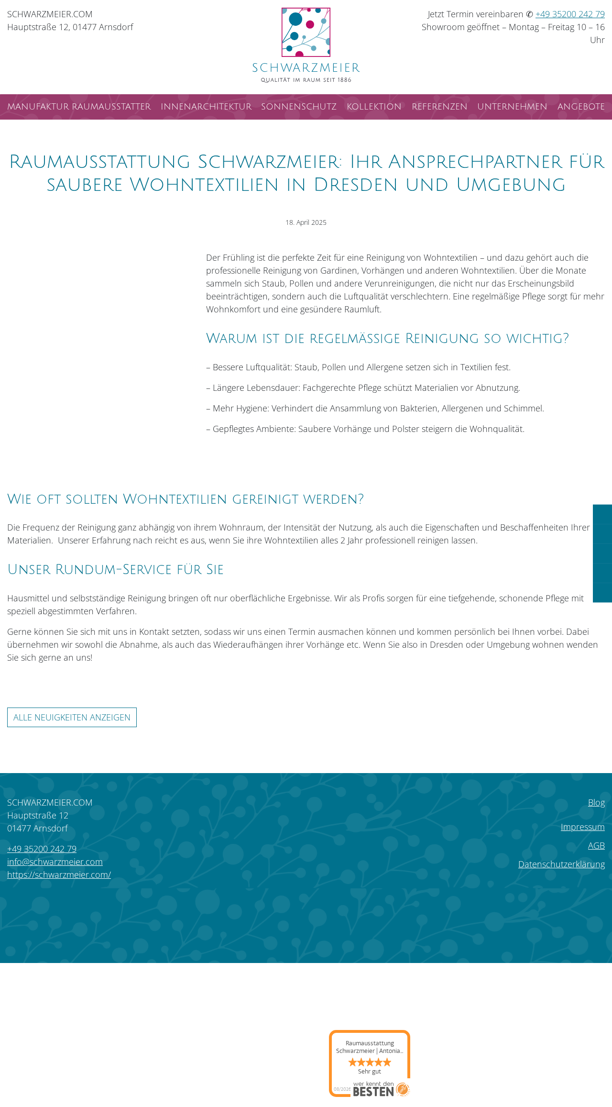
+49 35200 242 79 (570, 14)
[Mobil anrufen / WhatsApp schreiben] (602, 534)
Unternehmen (512, 106)
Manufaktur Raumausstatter (79, 106)
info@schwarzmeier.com (55, 861)
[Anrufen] (602, 514)
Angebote (581, 106)
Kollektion (374, 106)
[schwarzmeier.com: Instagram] (20, 904)
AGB (596, 845)
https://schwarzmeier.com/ (59, 874)
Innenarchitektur (206, 106)
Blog (596, 802)
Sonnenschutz (299, 106)
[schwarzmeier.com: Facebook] (47, 904)
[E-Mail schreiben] (602, 554)
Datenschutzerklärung (561, 864)
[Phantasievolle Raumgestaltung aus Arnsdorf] (306, 45)
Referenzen (440, 106)
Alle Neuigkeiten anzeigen (72, 717)
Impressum (583, 826)
